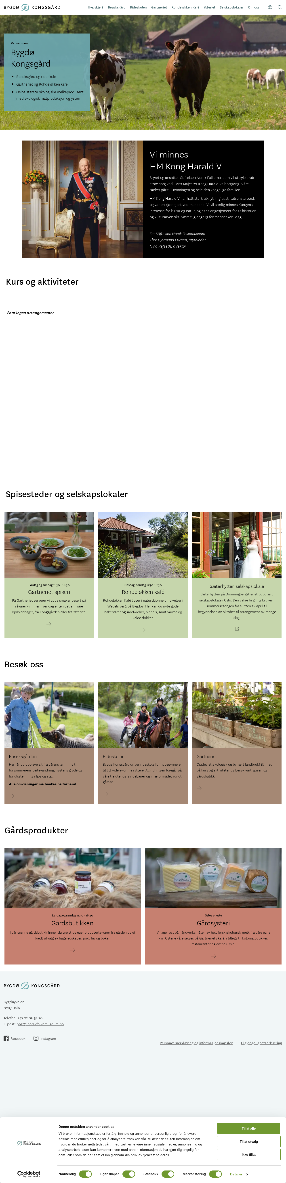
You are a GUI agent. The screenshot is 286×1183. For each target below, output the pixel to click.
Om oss (253, 7)
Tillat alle (249, 1128)
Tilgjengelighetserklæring (261, 1042)
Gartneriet (159, 7)
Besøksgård (117, 7)
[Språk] (270, 7)
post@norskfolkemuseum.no (40, 1023)
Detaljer (236, 1174)
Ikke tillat (249, 1154)
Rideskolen (138, 7)
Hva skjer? (95, 7)
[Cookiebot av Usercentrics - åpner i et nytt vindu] (28, 1174)
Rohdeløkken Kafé (185, 7)
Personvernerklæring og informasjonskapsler (196, 1042)
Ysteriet (209, 7)
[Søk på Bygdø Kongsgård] (280, 8)
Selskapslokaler (232, 7)
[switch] (128, 1174)
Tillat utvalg (249, 1141)
